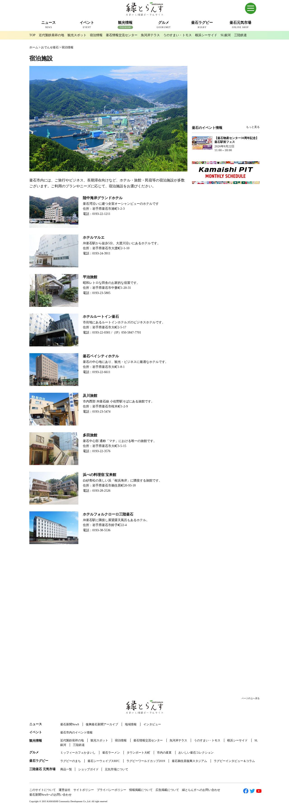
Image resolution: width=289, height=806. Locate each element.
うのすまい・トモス (177, 35)
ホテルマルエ (94, 237)
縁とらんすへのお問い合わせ (201, 790)
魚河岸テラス (150, 35)
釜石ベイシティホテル (101, 356)
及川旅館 (90, 395)
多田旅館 (90, 435)
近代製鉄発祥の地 (51, 35)
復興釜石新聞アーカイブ (102, 724)
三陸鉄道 (240, 35)
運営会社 (64, 790)
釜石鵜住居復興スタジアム (189, 761)
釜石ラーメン (111, 752)
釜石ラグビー (38, 760)
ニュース (35, 724)
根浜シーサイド (206, 35)
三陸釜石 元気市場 (42, 769)
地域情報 (131, 724)
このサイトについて (42, 790)
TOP (32, 35)
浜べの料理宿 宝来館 (99, 475)
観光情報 (35, 740)
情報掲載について (141, 790)
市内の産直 (164, 752)
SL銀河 (226, 35)
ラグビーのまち (70, 761)
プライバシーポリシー (111, 790)
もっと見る (253, 127)
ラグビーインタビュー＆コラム (234, 761)
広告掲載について (167, 790)
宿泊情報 (96, 35)
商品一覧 (66, 769)
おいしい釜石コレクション (196, 752)
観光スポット (77, 35)
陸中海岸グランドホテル (103, 198)
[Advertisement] (226, 88)
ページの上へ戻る (251, 698)
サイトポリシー (83, 790)
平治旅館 (90, 277)
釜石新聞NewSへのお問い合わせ (50, 794)
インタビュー (152, 724)
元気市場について (116, 769)
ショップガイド (88, 769)
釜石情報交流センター (122, 35)
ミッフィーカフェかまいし (78, 752)
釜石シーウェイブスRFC (104, 761)
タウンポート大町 (138, 752)
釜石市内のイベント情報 (76, 732)
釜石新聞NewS (69, 724)
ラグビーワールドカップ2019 (145, 761)
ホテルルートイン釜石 (101, 316)
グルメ (34, 752)
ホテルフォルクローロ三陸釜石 (108, 514)
